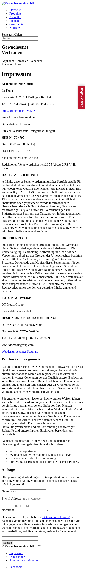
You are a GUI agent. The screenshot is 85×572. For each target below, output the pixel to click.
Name (5, 491)
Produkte (15, 13)
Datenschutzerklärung (56, 517)
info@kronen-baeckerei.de (18, 110)
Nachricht (8, 510)
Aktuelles (15, 17)
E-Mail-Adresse (11, 498)
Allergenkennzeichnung (24, 560)
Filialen (14, 20)
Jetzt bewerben (81, 97)
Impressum (16, 553)
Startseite (15, 10)
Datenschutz (9, 517)
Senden (7, 542)
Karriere (14, 27)
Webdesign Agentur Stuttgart (20, 351)
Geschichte (16, 24)
